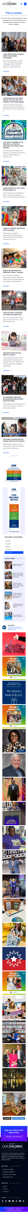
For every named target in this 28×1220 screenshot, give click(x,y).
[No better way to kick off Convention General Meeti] (14, 886)
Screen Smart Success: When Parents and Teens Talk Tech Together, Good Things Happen (13, 100)
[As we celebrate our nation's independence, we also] (14, 644)
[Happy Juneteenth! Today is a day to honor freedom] (14, 958)
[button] (21, 3)
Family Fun (8, 549)
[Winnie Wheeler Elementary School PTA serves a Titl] (14, 668)
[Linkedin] (20, 1201)
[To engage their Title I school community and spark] (14, 716)
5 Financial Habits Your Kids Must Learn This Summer (18, 605)
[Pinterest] (13, 1201)
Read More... (6, 71)
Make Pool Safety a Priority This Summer (17, 615)
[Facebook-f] (2, 1201)
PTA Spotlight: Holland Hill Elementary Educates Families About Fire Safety (13, 399)
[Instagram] (6, 1201)
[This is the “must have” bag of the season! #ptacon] (14, 934)
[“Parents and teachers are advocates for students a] (14, 813)
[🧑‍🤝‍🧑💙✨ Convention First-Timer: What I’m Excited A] (14, 1055)
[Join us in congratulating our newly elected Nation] (14, 741)
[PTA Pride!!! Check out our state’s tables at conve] (14, 910)
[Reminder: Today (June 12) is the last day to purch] (14, 1031)
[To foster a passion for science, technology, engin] (14, 983)
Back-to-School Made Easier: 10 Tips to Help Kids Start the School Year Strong (18, 575)
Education (8, 543)
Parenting (8, 541)
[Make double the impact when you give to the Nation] (14, 1007)
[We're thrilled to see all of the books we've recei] (14, 1104)
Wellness (8, 546)
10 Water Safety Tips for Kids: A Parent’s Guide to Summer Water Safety (17, 595)
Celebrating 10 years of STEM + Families (18, 565)
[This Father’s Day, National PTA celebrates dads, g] (14, 789)
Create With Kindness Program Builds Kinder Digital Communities (13, 56)
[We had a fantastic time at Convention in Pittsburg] (14, 692)
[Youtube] (9, 1201)
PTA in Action (9, 552)
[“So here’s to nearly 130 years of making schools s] (14, 862)
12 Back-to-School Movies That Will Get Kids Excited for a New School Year (18, 585)
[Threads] (16, 1201)
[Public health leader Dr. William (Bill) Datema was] (14, 765)
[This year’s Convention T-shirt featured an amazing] (14, 837)
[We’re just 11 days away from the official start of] (14, 1080)
